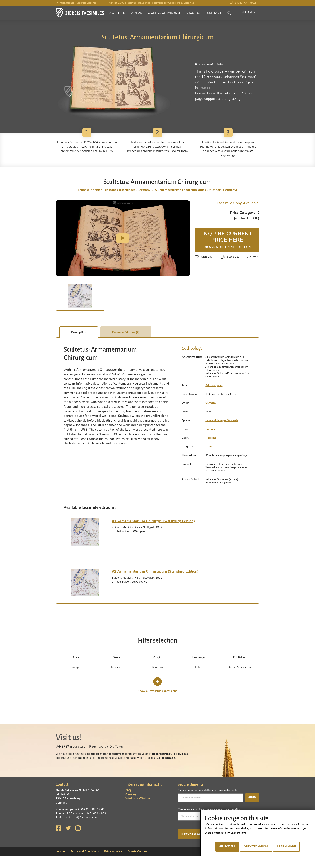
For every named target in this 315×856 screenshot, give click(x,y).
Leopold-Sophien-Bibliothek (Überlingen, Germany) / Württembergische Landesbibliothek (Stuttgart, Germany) (157, 190)
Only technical (256, 846)
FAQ (128, 790)
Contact (214, 13)
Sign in (250, 13)
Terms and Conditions (85, 851)
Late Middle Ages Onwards (221, 420)
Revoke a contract (197, 834)
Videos (136, 13)
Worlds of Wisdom (163, 13)
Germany (210, 403)
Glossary (131, 794)
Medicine (210, 438)
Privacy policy (113, 851)
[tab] (85, 532)
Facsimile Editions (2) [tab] (125, 332)
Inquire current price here (227, 239)
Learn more (286, 846)
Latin (208, 446)
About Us (193, 13)
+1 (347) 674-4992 (244, 3)
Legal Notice (213, 833)
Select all (227, 846)
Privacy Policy (236, 833)
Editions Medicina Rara (239, 667)
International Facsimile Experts (77, 3)
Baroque (210, 429)
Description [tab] (78, 332)
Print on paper (213, 385)
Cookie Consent (138, 851)
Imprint (60, 851)
